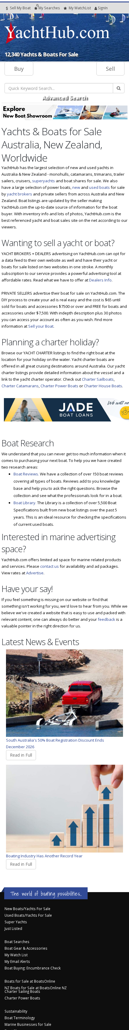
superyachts (43, 180)
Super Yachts (15, 921)
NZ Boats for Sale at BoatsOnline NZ (35, 987)
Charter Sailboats (98, 379)
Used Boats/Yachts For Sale (28, 915)
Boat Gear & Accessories (25, 948)
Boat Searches (16, 941)
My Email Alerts (17, 961)
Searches (49, 7)
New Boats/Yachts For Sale (27, 908)
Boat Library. (25, 502)
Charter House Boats (103, 385)
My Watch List (16, 954)
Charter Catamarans (20, 385)
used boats (99, 187)
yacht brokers (19, 194)
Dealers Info (100, 280)
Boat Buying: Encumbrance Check (32, 968)
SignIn (95, 7)
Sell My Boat (20, 7)
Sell (110, 68)
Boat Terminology (19, 1017)
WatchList (80, 7)
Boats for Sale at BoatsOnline (29, 981)
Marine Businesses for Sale (27, 1024)
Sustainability (15, 1011)
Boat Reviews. (26, 474)
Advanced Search (64, 97)
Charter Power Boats (59, 385)
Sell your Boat (40, 326)
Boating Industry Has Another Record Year (44, 856)
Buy (19, 68)
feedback (106, 619)
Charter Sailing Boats (22, 991)
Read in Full (21, 755)
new (76, 187)
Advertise (35, 573)
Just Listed (13, 928)
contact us (49, 566)
